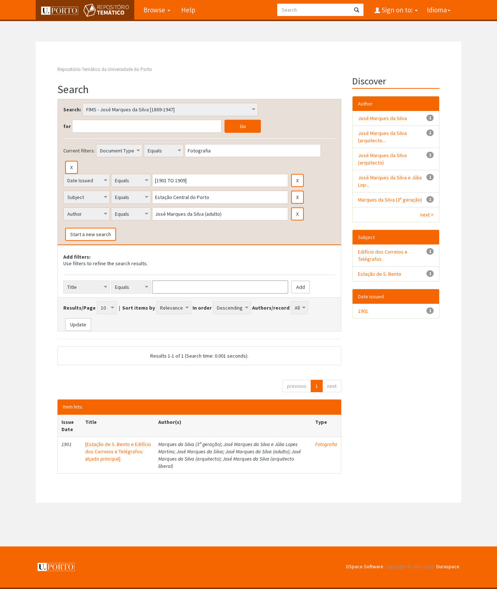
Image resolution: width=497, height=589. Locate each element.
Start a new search (90, 234)
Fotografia (326, 444)
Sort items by (138, 308)
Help (188, 9)
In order (202, 308)
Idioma (437, 9)
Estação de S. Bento (379, 274)
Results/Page (79, 308)
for (67, 126)
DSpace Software (364, 566)
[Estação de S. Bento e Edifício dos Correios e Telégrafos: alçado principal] (118, 451)
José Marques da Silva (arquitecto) (382, 159)
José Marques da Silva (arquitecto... (382, 137)
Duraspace (448, 566)
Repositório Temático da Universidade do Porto (104, 69)
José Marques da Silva (382, 118)
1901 (363, 311)
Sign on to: (397, 9)
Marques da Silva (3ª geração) (390, 199)
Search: (72, 109)
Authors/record (271, 308)
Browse (155, 9)
